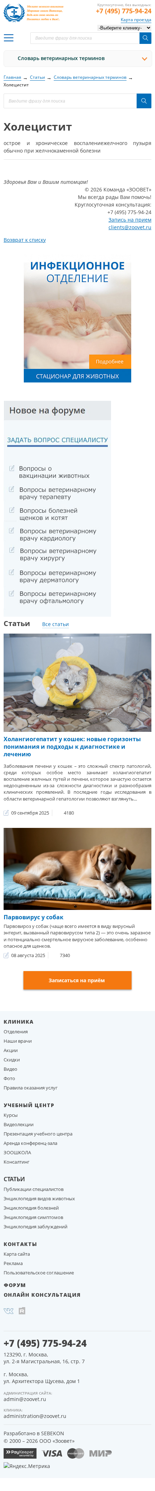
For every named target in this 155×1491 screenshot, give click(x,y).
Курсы (11, 1115)
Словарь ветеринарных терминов (61, 58)
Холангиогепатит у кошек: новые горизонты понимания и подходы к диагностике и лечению (72, 746)
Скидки (12, 1059)
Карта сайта (17, 1254)
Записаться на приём (77, 980)
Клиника (19, 1021)
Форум (15, 1285)
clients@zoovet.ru (129, 227)
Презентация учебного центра (38, 1133)
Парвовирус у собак (33, 917)
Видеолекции (19, 1124)
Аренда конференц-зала (30, 1143)
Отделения (16, 1031)
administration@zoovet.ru (35, 1416)
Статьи (14, 1179)
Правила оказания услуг (31, 1087)
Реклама (13, 1263)
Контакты (20, 1244)
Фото (9, 1078)
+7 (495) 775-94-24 (123, 10)
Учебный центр (29, 1105)
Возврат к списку (25, 239)
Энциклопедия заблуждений (35, 1226)
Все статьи (55, 624)
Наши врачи (18, 1041)
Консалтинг (17, 1162)
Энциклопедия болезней (31, 1208)
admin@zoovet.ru (25, 1399)
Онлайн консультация (42, 1294)
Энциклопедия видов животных (39, 1198)
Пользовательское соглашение (39, 1272)
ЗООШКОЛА (17, 1152)
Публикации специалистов (33, 1189)
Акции (11, 1050)
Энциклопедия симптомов (33, 1217)
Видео (10, 1069)
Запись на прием (129, 219)
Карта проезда (136, 20)
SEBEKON (52, 1433)
